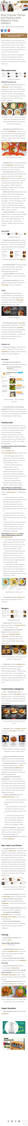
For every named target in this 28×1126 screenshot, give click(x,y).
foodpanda (5, 87)
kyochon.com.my (21, 728)
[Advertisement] (14, 1068)
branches (4, 351)
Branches (18, 694)
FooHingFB (4, 914)
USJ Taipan (12, 917)
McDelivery (20, 664)
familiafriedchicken (7, 797)
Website (17, 767)
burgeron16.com (20, 625)
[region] (7, 7)
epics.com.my (11, 492)
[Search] (19, 2)
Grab (20, 176)
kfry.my (3, 694)
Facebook (12, 634)
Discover (12, 26)
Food (16, 26)
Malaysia (20, 26)
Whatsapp (4, 285)
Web (23, 26)
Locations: (22, 323)
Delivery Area (15, 534)
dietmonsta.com (7, 537)
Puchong (20, 327)
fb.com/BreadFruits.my (9, 453)
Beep (8, 450)
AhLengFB (4, 974)
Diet (9, 26)
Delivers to (21, 597)
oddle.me (4, 178)
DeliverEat (12, 850)
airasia (11, 983)
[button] (10, 2)
